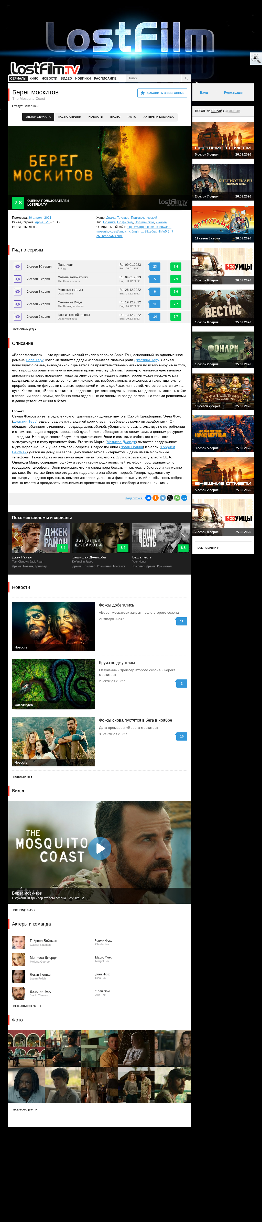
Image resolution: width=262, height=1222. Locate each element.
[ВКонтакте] (148, 498)
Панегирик (65, 266)
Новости (96, 116)
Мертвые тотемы (70, 291)
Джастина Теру (146, 360)
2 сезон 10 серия (39, 266)
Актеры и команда (159, 116)
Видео (115, 116)
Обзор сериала (38, 116)
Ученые (161, 222)
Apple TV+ (42, 222)
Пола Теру (34, 360)
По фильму (125, 222)
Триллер (123, 217)
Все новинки (207, 548)
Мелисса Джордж (121, 442)
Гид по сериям (69, 116)
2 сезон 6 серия (38, 316)
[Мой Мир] (184, 498)
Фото (132, 116)
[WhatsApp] (177, 498)
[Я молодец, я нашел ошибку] (236, 59)
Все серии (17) (23, 329)
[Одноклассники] (155, 498)
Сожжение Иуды (70, 304)
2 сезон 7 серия (38, 304)
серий (216, 111)
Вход (204, 92)
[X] (170, 498)
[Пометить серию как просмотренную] (17, 266)
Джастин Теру (24, 421)
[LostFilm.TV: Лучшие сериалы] (47, 67)
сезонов (232, 111)
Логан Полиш (132, 447)
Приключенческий (144, 217)
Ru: (130, 266)
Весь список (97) (25, 1006)
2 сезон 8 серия (38, 291)
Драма (111, 217)
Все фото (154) (23, 1109)
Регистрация (233, 92)
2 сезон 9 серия (38, 279)
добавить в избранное (165, 92)
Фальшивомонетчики (73, 279)
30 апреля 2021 (39, 217)
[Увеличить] (26, 1048)
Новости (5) (21, 777)
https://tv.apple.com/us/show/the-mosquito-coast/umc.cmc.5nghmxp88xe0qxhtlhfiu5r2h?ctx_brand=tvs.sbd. (134, 231)
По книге (109, 222)
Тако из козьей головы (74, 316)
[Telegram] (163, 498)
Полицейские (144, 222)
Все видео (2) (22, 910)
